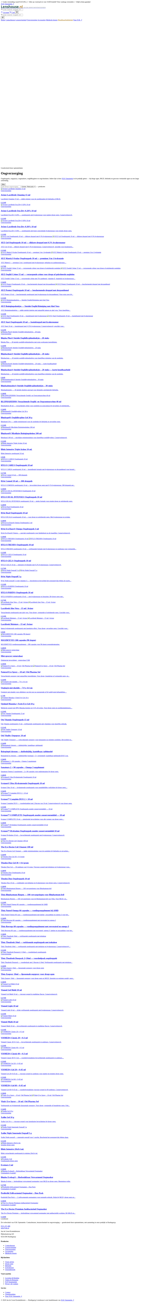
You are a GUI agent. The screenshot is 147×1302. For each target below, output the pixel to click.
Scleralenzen (9, 1268)
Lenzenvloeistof (21, 20)
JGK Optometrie (67, 178)
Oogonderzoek (10, 1270)
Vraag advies (9, 1262)
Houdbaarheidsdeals (65, 20)
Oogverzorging (32, 20)
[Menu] (17, 12)
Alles (3, 184)
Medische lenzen (51, 20)
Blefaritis (8, 1266)
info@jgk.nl (5, 1228)
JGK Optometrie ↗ (7, 4)
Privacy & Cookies (11, 1284)
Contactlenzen (10, 20)
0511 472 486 (5, 1226)
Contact (7, 1292)
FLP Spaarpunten (11, 1282)
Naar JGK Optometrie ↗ (13, 1296)
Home (3, 20)
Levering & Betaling (12, 1278)
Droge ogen (9, 1264)
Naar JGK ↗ (77, 20)
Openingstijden (10, 1294)
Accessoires (42, 20)
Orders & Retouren (11, 1280)
